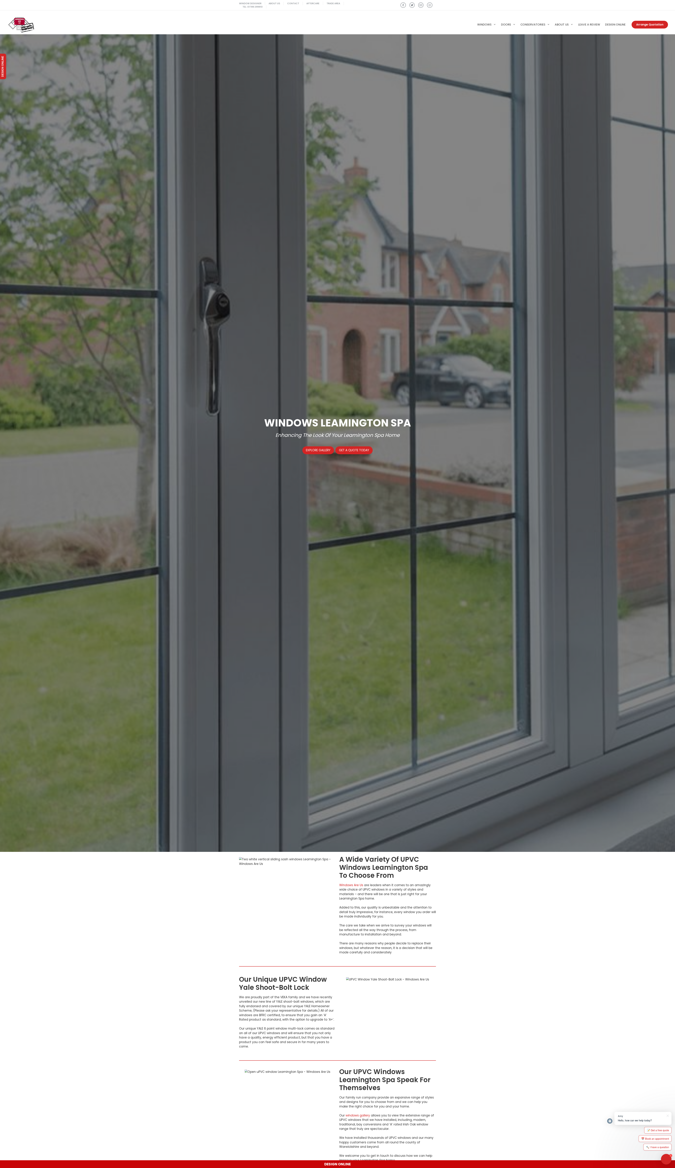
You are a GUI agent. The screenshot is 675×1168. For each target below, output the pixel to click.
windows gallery (358, 1115)
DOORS (506, 25)
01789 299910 (255, 6)
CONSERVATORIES (532, 25)
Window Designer (250, 3)
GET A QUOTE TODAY (354, 450)
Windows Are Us (351, 885)
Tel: (245, 6)
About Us (274, 3)
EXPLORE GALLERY (318, 450)
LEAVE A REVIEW (589, 25)
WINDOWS (484, 25)
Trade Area (333, 3)
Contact (293, 3)
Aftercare (312, 3)
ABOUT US (562, 25)
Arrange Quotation (649, 25)
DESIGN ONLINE (615, 25)
